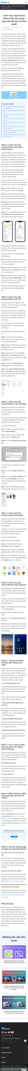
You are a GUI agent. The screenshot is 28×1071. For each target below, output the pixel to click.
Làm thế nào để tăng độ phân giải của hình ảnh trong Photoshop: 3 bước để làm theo (14, 988)
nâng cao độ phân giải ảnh (15, 881)
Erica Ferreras (6, 27)
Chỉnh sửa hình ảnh (16, 6)
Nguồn (9, 6)
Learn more (17, 1069)
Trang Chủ (3, 6)
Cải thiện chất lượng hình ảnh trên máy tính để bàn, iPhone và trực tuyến (14, 1012)
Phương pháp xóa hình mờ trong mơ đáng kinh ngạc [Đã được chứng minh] (14, 961)
